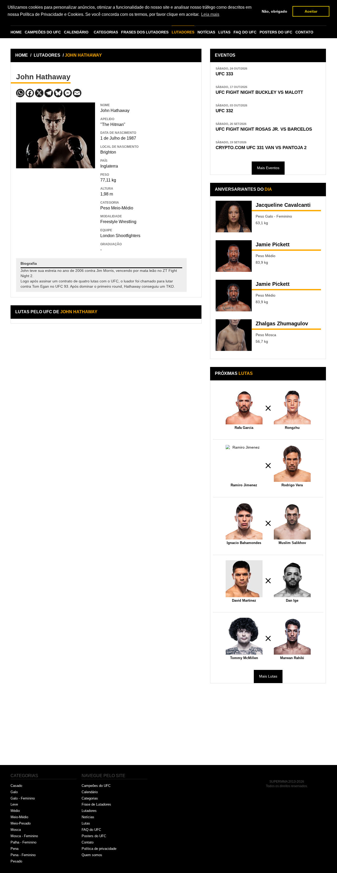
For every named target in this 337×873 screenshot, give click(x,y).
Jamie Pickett (273, 244)
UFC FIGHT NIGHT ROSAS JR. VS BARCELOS (264, 129)
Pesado (16, 861)
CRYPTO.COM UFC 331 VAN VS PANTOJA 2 (261, 147)
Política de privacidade (99, 849)
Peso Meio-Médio (116, 208)
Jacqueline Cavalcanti (283, 205)
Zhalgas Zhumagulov (282, 323)
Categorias (90, 798)
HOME (16, 32)
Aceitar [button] (311, 11)
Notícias (88, 817)
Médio (15, 811)
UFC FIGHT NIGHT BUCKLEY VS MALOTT (259, 92)
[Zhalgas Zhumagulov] (234, 335)
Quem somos (92, 855)
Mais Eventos (268, 168)
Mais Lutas (268, 676)
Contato (87, 842)
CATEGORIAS (106, 32)
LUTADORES (183, 32)
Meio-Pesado (21, 823)
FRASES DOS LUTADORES (144, 32)
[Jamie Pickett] (234, 256)
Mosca (16, 830)
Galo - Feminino (23, 798)
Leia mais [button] (210, 14)
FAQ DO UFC (245, 32)
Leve (14, 804)
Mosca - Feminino (24, 836)
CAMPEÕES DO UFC (43, 32)
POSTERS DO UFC (276, 32)
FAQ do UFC (91, 830)
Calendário (90, 792)
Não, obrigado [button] (274, 11)
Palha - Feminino (23, 842)
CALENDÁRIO (76, 32)
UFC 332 (224, 110)
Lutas (86, 823)
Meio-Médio (19, 817)
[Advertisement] (55, 206)
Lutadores (89, 811)
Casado (16, 786)
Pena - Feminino (23, 855)
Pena (14, 849)
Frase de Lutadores (96, 804)
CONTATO (304, 32)
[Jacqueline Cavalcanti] (234, 216)
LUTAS (224, 32)
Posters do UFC (94, 836)
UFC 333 (224, 73)
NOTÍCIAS (206, 32)
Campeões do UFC (96, 786)
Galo (14, 792)
